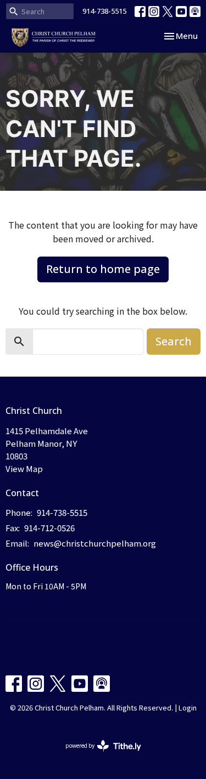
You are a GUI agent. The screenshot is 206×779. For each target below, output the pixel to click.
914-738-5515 (104, 11)
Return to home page (103, 268)
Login (188, 707)
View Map (24, 468)
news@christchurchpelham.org (95, 543)
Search (173, 341)
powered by (97, 754)
